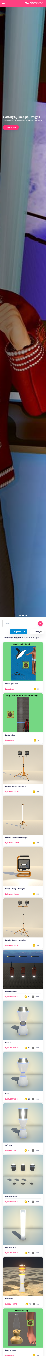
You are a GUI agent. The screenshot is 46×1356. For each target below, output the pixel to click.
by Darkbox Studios (12, 791)
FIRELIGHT (9, 1299)
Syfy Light (8, 1145)
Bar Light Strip (10, 735)
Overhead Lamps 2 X (12, 1197)
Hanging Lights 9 (11, 992)
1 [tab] (20, 615)
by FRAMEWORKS (11, 996)
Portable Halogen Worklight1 (15, 889)
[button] (3, 3)
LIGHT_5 (8, 1043)
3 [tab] (26, 615)
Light (37, 637)
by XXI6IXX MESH (11, 1304)
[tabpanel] (23, 312)
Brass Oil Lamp (10, 1350)
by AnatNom (9, 689)
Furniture (28, 637)
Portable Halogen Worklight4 (15, 940)
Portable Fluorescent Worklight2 (16, 838)
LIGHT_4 (8, 1094)
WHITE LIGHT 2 (10, 1248)
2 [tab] (23, 615)
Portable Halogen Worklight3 (15, 786)
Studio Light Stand (11, 684)
